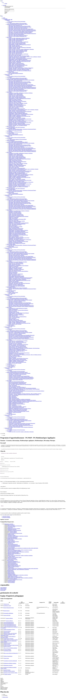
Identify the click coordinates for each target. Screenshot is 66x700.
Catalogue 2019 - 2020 (8, 367)
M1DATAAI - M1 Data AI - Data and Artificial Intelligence (18, 310)
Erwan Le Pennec (3, 589)
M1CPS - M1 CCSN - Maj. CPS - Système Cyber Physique (18, 41)
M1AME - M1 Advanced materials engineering (16, 381)
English (6, 3)
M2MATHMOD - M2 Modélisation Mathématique (17, 231)
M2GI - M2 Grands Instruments (14, 227)
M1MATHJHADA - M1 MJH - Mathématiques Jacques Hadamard (20, 98)
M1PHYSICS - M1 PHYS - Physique (15, 102)
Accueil (3, 17)
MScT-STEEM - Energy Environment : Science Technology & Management (21, 306)
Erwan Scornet (2, 590)
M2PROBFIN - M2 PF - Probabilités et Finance (16, 119)
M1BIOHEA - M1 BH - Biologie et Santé (15, 93)
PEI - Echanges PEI (12, 293)
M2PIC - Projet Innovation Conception (15, 324)
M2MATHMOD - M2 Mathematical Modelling (16, 276)
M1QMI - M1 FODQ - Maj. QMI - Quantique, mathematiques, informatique (21, 431)
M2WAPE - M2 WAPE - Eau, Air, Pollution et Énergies (18, 125)
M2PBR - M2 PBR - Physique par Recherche (16, 63)
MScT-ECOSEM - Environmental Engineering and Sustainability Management (21, 335)
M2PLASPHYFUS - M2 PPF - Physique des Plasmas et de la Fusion (20, 180)
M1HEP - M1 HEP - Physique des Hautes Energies (17, 42)
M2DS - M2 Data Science (13, 225)
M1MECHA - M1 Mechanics (13, 266)
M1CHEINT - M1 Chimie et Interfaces (15, 212)
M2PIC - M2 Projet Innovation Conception (16, 282)
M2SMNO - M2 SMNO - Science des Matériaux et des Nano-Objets (20, 122)
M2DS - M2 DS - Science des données (15, 54)
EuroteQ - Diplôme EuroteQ (13, 72)
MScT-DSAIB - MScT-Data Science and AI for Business (18, 83)
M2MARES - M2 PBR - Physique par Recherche (17, 112)
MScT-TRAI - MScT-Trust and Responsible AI (16, 34)
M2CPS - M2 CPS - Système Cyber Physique (16, 106)
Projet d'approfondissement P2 (13, 544)
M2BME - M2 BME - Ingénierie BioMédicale (16, 52)
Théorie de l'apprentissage (12, 558)
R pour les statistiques (11, 540)
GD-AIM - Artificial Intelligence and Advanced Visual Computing (19, 373)
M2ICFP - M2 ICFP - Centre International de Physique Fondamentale (20, 58)
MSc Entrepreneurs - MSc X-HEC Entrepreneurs (17, 127)
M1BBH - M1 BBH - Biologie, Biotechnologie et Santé (18, 39)
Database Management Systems (12, 563)
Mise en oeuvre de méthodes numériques (14, 550)
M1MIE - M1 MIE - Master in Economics (15, 267)
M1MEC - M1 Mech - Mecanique (14, 45)
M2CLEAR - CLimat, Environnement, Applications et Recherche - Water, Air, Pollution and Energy (25, 354)
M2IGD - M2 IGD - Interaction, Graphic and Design (17, 321)
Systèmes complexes (11, 556)
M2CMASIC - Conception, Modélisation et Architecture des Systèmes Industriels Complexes (24, 394)
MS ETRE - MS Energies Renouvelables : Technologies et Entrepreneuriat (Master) (22, 129)
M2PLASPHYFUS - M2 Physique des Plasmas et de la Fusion (19, 237)
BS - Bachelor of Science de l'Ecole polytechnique (17, 196)
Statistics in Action (11, 534)
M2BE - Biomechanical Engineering (15, 392)
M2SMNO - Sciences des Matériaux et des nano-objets (18, 410)
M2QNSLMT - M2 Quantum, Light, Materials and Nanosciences (19, 283)
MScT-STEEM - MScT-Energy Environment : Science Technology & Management (22, 33)
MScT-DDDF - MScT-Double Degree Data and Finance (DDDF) (19, 26)
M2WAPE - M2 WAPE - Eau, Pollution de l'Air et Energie (18, 186)
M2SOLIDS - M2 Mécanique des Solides (15, 242)
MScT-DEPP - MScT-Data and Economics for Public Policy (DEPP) (20, 82)
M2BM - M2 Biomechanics (13, 315)
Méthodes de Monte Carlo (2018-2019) (14, 553)
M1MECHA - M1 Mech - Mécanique (15, 99)
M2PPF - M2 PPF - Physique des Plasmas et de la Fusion (18, 65)
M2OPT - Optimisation (12, 404)
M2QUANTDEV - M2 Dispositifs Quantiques (16, 240)
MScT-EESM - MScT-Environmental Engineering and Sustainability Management (22, 29)
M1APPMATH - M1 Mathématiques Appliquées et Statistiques (19, 210)
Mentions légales (5, 697)
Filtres (2, 600)
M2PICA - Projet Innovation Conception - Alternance (17, 406)
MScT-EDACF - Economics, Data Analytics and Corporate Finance (20, 302)
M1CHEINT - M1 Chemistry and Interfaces (16, 262)
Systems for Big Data (10, 572)
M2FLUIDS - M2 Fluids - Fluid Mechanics (16, 320)
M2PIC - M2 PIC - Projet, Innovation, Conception (17, 179)
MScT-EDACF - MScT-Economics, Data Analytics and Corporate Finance (21, 28)
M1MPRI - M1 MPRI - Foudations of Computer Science (18, 350)
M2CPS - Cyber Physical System (14, 317)
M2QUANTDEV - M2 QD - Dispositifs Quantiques (17, 121)
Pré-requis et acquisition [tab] (6, 517)
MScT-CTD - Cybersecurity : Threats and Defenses (17, 300)
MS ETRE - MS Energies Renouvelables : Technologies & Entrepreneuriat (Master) (22, 288)
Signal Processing (11, 554)
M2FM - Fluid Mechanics (13, 397)
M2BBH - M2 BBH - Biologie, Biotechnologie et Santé (18, 51)
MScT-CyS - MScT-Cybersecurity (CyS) (15, 25)
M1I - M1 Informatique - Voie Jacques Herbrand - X (17, 345)
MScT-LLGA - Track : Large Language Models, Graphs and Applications (21, 31)
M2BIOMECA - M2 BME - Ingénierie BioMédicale (17, 165)
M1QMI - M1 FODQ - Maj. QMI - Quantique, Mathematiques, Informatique (21, 49)
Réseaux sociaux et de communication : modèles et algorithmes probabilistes (20, 555)
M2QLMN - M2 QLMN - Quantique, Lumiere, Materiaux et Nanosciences (21, 67)
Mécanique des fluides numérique (13, 552)
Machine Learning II (11, 524)
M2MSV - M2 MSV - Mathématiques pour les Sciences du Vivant (19, 61)
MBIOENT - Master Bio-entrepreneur (15, 412)
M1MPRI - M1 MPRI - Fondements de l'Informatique (17, 101)
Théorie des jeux (10, 543)
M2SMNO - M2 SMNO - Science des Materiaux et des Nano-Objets (20, 68)
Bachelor (8, 20)
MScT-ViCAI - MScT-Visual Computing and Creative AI (18, 35)
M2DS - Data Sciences (12, 318)
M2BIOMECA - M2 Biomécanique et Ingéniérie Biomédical (19, 222)
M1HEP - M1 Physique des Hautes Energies (16, 214)
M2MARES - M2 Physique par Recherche (16, 229)
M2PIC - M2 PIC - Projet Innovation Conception (17, 64)
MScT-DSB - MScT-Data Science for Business (16, 146)
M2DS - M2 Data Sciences (13, 272)
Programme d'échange (10, 71)
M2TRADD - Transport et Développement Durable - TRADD (19, 411)
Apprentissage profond (11, 526)
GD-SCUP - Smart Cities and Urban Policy (16, 379)
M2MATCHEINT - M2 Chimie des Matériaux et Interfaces (18, 230)
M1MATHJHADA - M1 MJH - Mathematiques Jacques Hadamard (20, 44)
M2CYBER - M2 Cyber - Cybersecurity (15, 356)
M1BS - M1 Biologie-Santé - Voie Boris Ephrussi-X (17, 383)
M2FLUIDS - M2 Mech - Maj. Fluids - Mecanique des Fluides (19, 55)
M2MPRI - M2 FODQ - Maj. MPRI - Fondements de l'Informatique (20, 60)
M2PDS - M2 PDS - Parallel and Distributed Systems (17, 362)
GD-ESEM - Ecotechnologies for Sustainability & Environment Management (21, 377)
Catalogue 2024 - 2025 (8, 135)
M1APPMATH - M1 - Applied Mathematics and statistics (18, 308)
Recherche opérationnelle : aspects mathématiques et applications (18, 551)
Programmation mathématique (12, 537)
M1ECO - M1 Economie (13, 311)
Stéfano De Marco (3, 588)
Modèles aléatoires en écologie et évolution (15, 538)
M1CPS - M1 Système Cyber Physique (15, 213)
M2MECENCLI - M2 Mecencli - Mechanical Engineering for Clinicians (20, 277)
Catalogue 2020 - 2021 (8, 326)
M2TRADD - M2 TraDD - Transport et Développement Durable (19, 124)
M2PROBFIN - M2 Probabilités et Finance (16, 238)
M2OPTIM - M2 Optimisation (14, 235)
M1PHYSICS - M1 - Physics (13, 351)
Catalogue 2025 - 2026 (8, 74)
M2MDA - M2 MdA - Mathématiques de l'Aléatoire (17, 322)
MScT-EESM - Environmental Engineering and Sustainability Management (21, 303)
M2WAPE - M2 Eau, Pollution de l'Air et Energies (17, 243)
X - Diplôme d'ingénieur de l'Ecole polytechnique (17, 371)
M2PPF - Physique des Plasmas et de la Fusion (16, 407)
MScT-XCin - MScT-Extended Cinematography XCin (17, 36)
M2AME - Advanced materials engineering (16, 391)
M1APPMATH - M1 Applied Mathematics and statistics (18, 261)
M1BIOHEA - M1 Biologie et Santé (15, 211)
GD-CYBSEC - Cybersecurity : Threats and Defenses (17, 374)
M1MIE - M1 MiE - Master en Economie (15, 46)
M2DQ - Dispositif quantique (13, 395)
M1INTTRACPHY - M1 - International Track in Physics (18, 347)
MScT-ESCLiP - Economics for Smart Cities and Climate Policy (19, 304)
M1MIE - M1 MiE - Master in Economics (15, 313)
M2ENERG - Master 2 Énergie (14, 319)
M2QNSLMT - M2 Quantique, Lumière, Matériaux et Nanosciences (20, 239)
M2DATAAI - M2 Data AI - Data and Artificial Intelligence (18, 271)
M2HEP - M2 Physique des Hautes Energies (16, 228)
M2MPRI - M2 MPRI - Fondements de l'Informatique (17, 115)
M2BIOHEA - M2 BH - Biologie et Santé (15, 104)
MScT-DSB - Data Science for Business (15, 301)
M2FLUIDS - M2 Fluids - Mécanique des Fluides (17, 108)
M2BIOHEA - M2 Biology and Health (15, 268)
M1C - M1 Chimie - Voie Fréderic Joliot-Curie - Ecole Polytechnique (20, 384)
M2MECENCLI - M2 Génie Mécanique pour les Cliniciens (18, 232)
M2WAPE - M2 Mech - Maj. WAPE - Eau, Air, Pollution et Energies (20, 70)
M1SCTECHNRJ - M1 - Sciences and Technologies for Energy (19, 352)
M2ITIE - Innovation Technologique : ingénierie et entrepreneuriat (19, 399)
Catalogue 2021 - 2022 (8, 294)
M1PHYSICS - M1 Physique (13, 220)
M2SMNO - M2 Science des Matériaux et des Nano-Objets (18, 241)
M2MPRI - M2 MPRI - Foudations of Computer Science (18, 360)
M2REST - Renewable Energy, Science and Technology (18, 287)
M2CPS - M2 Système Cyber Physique (15, 224)
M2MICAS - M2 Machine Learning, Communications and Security (20, 278)
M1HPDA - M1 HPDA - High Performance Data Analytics (18, 344)
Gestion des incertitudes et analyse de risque (15, 533)
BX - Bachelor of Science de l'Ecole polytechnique (17, 21)
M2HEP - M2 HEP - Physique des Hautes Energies (17, 57)
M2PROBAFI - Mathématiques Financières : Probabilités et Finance (20, 408)
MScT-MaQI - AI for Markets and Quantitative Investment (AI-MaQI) (20, 32)
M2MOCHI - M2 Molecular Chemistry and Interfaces (17, 279)
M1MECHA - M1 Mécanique (13, 217)
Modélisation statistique (11, 535)
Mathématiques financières (12, 529)
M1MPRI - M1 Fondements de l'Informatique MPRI (17, 219)
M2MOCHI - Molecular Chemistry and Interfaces (17, 403)
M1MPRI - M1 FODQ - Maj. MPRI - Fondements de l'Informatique (20, 47)
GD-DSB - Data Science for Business (15, 375)
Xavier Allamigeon (3, 587)
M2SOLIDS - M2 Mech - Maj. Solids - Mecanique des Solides (19, 69)
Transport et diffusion (13, 531)
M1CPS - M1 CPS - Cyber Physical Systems (16, 263)
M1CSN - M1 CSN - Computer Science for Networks (17, 342)
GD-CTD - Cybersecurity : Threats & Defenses (16, 421)
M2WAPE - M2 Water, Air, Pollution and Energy (17, 285)
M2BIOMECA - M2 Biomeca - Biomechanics (16, 269)
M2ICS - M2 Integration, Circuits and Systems (16, 275)
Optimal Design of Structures (12, 559)
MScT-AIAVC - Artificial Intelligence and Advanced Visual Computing (20, 332)
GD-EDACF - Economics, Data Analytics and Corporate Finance (19, 424)
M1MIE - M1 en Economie (13, 218)
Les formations (4, 18)
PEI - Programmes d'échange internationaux (16, 73)
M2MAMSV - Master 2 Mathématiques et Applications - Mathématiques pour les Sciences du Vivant (25, 401)
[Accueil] (1, 0)
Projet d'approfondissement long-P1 (14, 545)
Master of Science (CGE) (11, 126)
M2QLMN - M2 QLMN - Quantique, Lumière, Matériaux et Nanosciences (21, 120)
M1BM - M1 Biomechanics (13, 309)
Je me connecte (7, 7)
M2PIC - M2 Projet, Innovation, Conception (16, 236)
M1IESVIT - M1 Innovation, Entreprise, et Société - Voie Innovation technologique (22, 388)
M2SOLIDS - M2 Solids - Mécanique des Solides (17, 123)
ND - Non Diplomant (12, 290)
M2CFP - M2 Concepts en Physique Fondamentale (17, 223)
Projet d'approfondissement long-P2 (14, 546)
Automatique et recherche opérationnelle (14, 530)
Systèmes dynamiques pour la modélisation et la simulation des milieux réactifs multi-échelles (23, 548)
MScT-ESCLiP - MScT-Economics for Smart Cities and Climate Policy (20, 86)
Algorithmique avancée (11, 542)
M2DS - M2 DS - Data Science (14, 107)
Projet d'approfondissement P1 (13, 561)
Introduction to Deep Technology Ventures (14, 557)
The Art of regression (11, 547)
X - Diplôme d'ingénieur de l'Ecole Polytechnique (17, 429)
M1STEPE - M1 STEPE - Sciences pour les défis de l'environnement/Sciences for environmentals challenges (26, 390)
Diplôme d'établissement (11, 140)
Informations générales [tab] (6, 516)
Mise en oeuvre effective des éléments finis (15, 525)
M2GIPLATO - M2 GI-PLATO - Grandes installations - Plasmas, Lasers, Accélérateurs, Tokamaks (25, 56)
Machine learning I (10, 539)
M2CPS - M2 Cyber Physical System (15, 270)
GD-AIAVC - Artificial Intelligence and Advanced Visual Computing (20, 420)
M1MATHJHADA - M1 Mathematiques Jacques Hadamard (18, 265)
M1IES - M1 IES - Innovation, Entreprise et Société (17, 43)
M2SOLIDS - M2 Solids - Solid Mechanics (16, 284)
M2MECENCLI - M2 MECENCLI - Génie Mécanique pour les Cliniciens (21, 114)
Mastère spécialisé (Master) (11, 128)
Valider (6, 12)
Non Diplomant (9, 289)
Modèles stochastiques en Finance (13, 541)
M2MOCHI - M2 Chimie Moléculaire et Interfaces (17, 233)
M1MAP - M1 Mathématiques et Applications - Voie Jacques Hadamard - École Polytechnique (24, 348)
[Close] (0, 699)
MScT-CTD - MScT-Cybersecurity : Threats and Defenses (18, 201)
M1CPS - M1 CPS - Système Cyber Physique (16, 95)
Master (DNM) (9, 37)
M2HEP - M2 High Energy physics (14, 274)
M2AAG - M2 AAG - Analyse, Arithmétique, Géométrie (18, 50)
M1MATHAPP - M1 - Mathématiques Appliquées (17, 349)
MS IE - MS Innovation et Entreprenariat (15, 130)
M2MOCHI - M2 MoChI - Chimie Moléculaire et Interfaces (18, 175)
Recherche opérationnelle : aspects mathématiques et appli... (8, 635)
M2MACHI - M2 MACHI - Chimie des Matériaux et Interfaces (19, 171)
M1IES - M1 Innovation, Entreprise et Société (16, 215)
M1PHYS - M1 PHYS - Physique (14, 48)
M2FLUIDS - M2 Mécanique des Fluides (15, 226)
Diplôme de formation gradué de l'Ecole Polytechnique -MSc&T (17, 24)
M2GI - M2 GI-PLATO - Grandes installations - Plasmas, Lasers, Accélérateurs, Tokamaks (23, 109)
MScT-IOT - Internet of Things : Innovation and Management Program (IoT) (21, 305)
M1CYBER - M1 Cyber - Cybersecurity (15, 343)
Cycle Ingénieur (9, 22)
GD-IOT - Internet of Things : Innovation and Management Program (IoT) (21, 378)
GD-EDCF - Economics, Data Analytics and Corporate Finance (19, 376)
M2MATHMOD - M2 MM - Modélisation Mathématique (18, 59)
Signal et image (10, 527)
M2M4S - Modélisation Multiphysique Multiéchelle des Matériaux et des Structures (22, 400)
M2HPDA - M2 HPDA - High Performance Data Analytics (18, 358)
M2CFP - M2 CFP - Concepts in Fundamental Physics (17, 316)
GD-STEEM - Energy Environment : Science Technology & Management (21, 427)
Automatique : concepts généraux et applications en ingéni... (8, 637)
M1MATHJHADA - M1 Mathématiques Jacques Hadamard (18, 216)
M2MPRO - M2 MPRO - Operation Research (16, 361)
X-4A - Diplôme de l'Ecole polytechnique (15, 141)
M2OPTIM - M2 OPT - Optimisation (15, 62)
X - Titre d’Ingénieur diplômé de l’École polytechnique (18, 23)
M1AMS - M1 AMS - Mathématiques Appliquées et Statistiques (19, 38)
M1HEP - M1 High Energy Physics (14, 264)
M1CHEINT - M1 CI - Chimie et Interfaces (16, 94)
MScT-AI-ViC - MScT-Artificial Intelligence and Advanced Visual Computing (21, 143)
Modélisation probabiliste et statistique (14, 528)
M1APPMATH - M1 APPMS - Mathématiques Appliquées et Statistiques (21, 153)
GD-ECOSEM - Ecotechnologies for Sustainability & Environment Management (22, 423)
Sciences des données (10, 560)
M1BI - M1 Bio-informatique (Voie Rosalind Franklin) (17, 382)
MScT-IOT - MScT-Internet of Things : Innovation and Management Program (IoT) (22, 30)
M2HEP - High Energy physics (14, 398)
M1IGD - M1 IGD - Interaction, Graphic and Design (17, 346)
